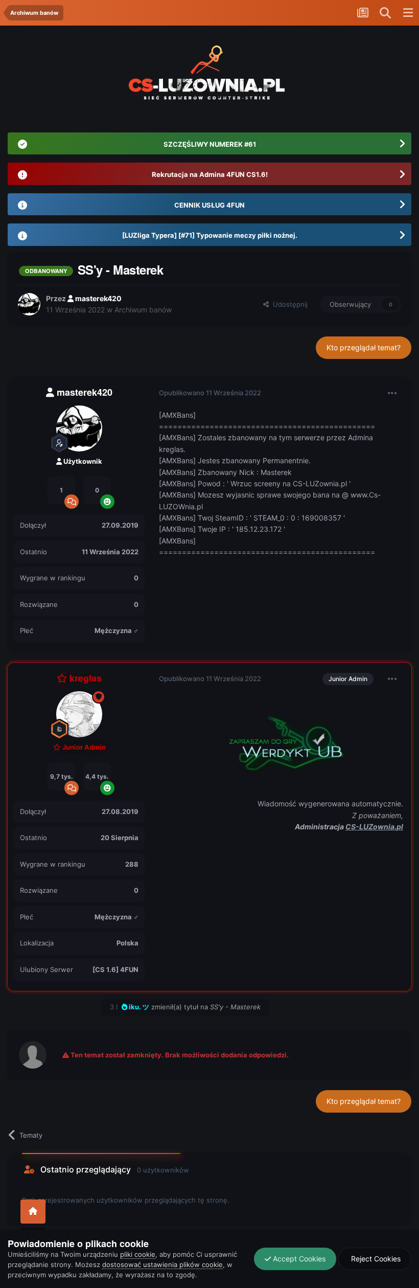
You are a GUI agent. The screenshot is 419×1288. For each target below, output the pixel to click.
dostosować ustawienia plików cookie (162, 1264)
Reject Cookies (375, 1258)
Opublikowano (210, 393)
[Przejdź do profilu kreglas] (79, 714)
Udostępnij (288, 304)
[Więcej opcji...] (392, 393)
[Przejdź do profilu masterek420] (29, 304)
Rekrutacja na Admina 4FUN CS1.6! (210, 174)
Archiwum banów (143, 309)
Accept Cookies (298, 1258)
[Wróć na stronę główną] (32, 1212)
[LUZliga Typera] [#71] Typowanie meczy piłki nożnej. (209, 235)
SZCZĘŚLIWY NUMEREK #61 (210, 144)
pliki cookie (137, 1254)
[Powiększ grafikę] (281, 740)
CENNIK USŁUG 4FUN (209, 205)
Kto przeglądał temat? (364, 347)
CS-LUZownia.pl (374, 826)
